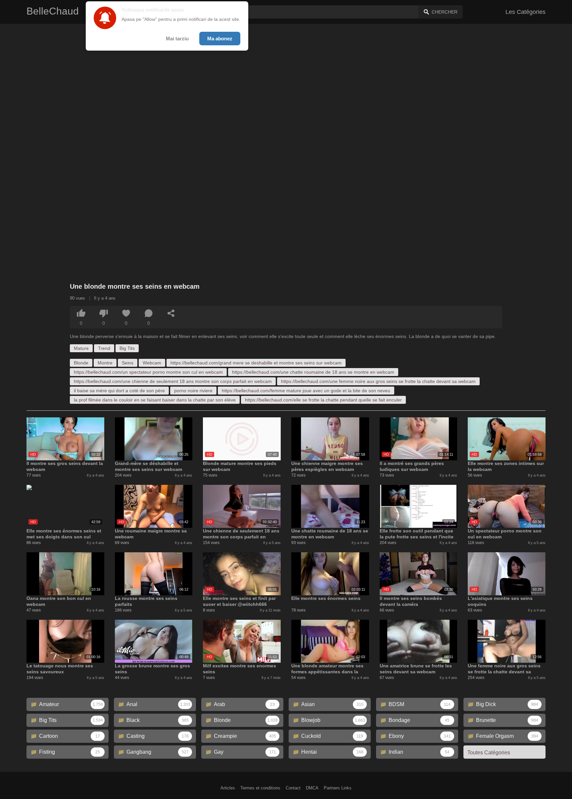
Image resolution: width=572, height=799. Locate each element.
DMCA (312, 787)
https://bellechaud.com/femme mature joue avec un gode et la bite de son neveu (306, 390)
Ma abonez (219, 38)
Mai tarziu (177, 38)
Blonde (81, 362)
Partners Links (338, 787)
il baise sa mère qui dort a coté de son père (119, 390)
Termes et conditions (260, 787)
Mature (81, 348)
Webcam (152, 362)
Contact (293, 787)
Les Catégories (525, 12)
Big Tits (127, 348)
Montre (105, 362)
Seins (127, 362)
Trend (104, 348)
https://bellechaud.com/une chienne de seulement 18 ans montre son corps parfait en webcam (173, 381)
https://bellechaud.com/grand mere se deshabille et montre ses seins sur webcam (256, 362)
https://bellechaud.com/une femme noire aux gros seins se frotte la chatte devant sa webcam (378, 381)
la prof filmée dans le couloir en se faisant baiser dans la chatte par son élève (155, 399)
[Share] (171, 313)
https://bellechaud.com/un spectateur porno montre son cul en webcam (148, 372)
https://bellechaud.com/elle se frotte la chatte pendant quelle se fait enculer (323, 399)
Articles (227, 787)
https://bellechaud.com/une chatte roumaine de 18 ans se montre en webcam (313, 372)
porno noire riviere (193, 390)
